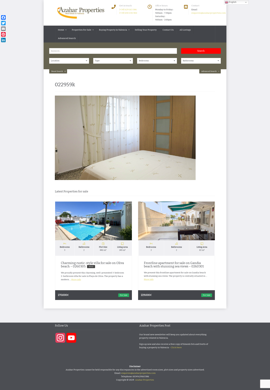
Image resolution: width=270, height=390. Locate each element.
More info (76, 279)
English (232, 2)
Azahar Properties (144, 380)
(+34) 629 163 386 (128, 9)
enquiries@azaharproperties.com (208, 13)
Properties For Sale (82, 30)
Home (61, 30)
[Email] (3, 29)
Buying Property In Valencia (113, 30)
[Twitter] (3, 23)
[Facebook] (3, 17)
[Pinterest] (3, 34)
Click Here (176, 347)
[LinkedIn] (3, 40)
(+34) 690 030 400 (128, 13)
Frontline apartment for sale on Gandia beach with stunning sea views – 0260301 (174, 264)
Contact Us (168, 30)
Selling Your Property (146, 30)
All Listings (185, 30)
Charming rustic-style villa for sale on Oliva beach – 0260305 (92, 264)
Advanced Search (67, 38)
